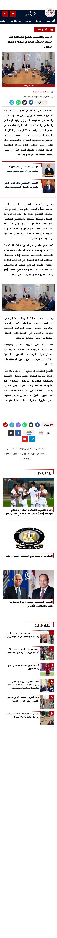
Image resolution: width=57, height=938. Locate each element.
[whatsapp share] (18, 102)
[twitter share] (24, 102)
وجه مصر (25, 458)
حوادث (38, 21)
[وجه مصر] (50, 12)
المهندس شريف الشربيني (33, 454)
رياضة (28, 21)
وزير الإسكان (11, 454)
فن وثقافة (16, 21)
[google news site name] (28, 433)
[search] (5, 14)
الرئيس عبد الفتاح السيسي (19, 449)
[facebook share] (31, 102)
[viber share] (11, 102)
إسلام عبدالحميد (41, 91)
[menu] (13, 14)
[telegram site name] (32, 439)
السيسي (40, 449)
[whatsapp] (5, 424)
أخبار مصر (50, 21)
